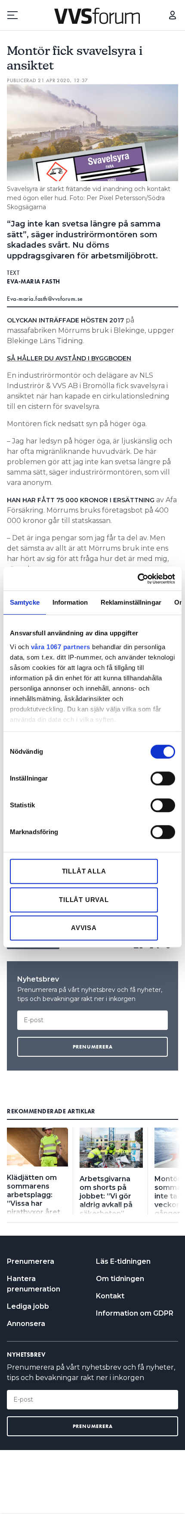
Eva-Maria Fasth (33, 281)
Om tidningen (120, 1279)
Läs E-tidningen (123, 1261)
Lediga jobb (28, 1306)
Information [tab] (70, 602)
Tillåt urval (84, 899)
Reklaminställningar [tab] (131, 602)
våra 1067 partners (60, 646)
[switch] (163, 778)
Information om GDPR (134, 1313)
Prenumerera (30, 1261)
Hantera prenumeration (33, 1284)
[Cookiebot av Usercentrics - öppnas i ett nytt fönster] (137, 578)
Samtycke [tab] (25, 602)
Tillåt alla (84, 871)
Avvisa (84, 927)
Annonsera (26, 1324)
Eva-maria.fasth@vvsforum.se (45, 299)
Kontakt (110, 1296)
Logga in (172, 15)
